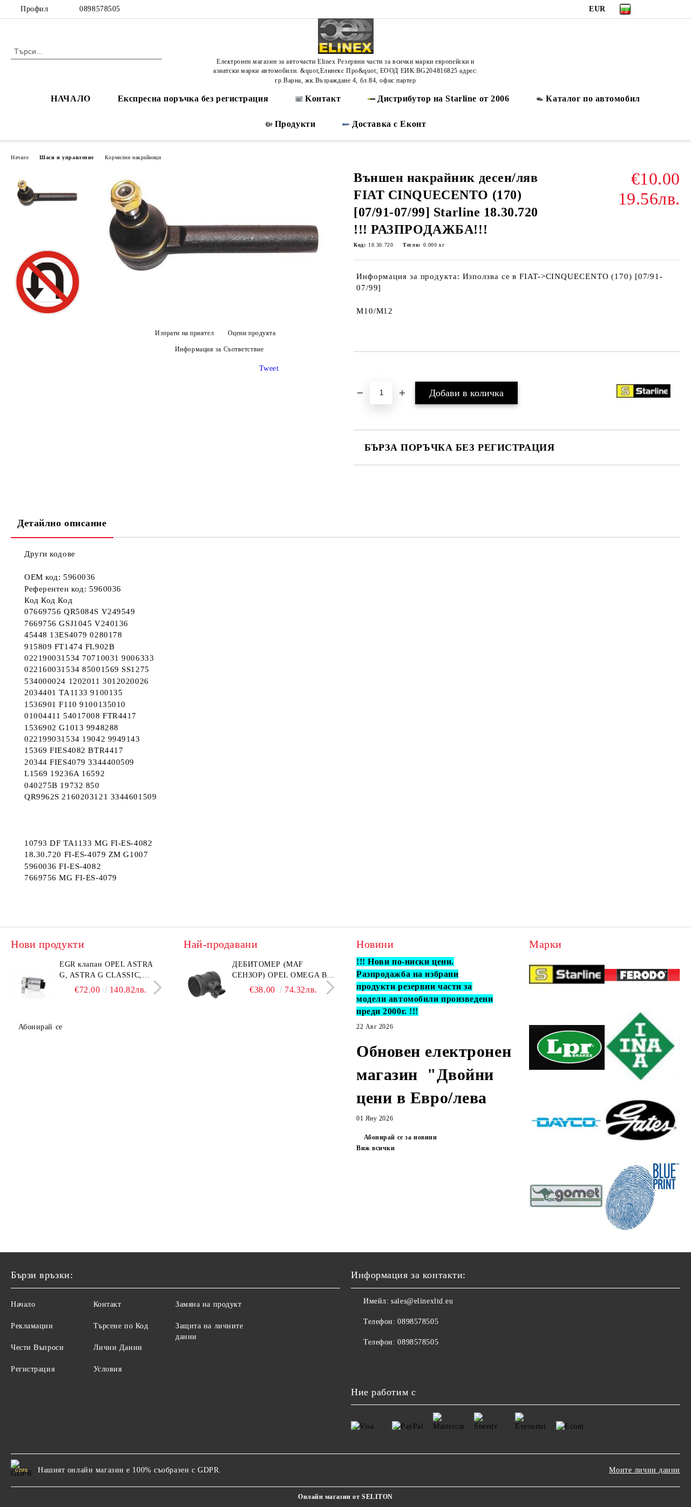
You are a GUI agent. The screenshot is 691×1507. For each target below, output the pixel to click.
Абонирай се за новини (400, 1137)
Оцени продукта (251, 333)
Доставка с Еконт (389, 123)
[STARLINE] (567, 976)
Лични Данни (118, 1347)
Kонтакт (323, 98)
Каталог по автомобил (593, 98)
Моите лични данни (644, 1470)
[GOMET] (567, 1197)
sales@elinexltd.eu (422, 1301)
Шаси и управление (66, 157)
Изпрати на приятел (184, 333)
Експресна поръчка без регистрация (193, 98)
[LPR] (567, 1049)
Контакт (107, 1304)
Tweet (269, 368)
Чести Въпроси (37, 1347)
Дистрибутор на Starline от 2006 (443, 98)
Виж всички (375, 1148)
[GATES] (642, 1124)
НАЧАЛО (70, 98)
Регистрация (33, 1369)
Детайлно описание (62, 523)
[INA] (642, 1049)
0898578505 (99, 9)
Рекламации (32, 1326)
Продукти (295, 123)
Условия (107, 1369)
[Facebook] (658, 9)
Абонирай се (40, 1027)
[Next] (154, 988)
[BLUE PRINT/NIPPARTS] (642, 1197)
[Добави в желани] (374, 370)
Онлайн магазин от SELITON (345, 1497)
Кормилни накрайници (133, 157)
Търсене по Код (120, 1326)
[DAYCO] (567, 1124)
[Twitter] (674, 9)
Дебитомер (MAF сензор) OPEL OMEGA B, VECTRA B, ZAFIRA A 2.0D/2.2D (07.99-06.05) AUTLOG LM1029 (280, 970)
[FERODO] (642, 976)
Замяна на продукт (208, 1304)
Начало (20, 157)
